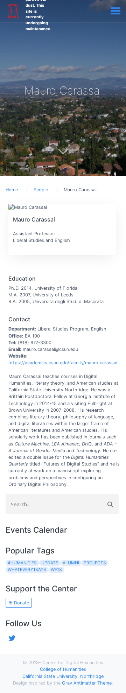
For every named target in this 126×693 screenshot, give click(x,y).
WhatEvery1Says (27, 569)
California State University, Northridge (63, 676)
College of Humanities (63, 669)
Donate (21, 602)
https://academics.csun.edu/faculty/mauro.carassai (62, 362)
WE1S (56, 569)
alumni (71, 562)
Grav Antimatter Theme (87, 683)
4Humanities (22, 562)
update (49, 562)
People (41, 189)
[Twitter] (12, 637)
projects (95, 562)
